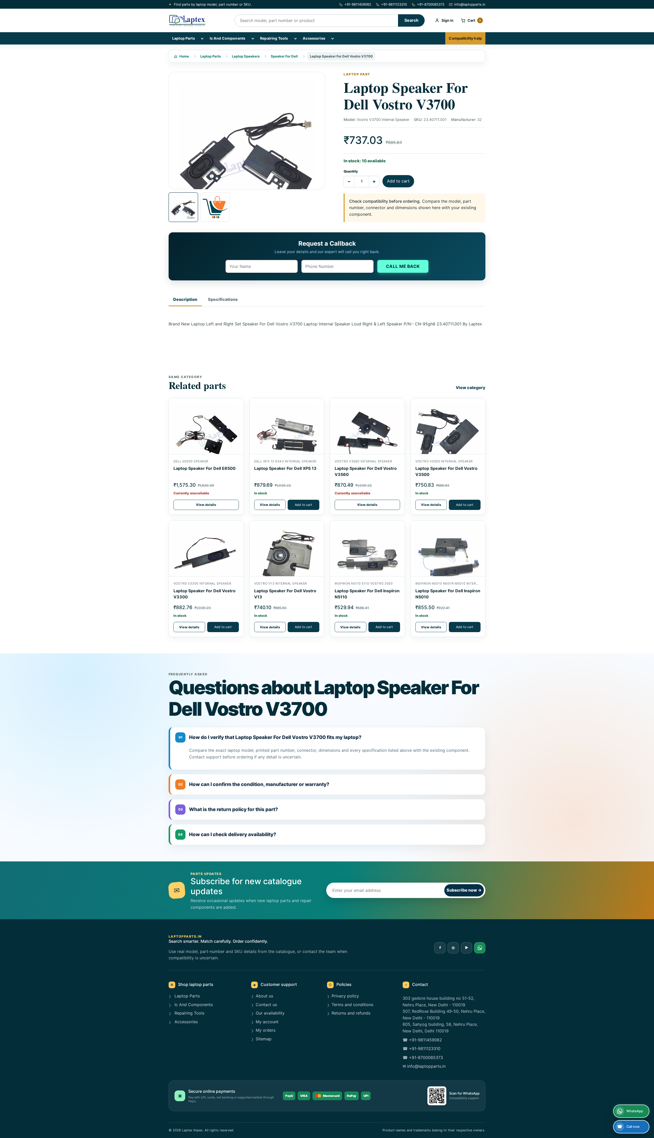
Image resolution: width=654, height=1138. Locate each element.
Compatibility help (465, 38)
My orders (265, 1030)
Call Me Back (403, 266)
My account (267, 1021)
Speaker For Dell (284, 56)
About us (264, 995)
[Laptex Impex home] (198, 20)
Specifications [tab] (223, 299)
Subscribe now (464, 890)
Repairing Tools (274, 38)
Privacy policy (345, 995)
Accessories (314, 38)
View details (206, 505)
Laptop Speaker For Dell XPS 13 (285, 468)
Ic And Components (227, 38)
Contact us (266, 1004)
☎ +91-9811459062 (422, 1039)
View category (470, 387)
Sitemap (264, 1038)
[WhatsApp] (479, 947)
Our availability (270, 1013)
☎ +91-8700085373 (423, 1057)
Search (411, 20)
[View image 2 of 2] (215, 207)
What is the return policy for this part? (228, 809)
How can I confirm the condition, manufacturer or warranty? (254, 784)
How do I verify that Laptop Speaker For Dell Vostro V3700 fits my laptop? (270, 737)
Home (184, 56)
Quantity (351, 171)
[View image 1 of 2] (183, 207)
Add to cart (398, 181)
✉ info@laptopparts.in (424, 1066)
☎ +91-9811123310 (421, 1048)
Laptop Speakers (246, 56)
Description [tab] (185, 299)
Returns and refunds (351, 1013)
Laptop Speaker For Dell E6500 (204, 468)
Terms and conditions (352, 1004)
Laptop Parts (183, 38)
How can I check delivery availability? (227, 834)
